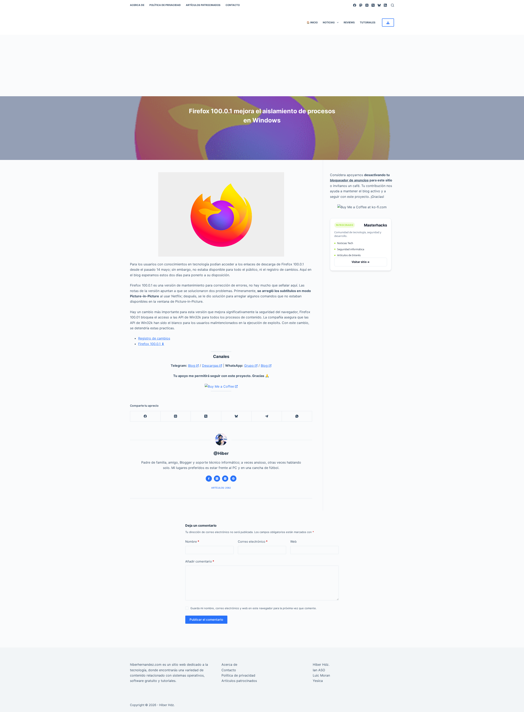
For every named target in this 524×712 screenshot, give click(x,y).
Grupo (249, 365)
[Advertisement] (262, 65)
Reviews (349, 22)
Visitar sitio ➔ (360, 262)
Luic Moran (321, 675)
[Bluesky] (379, 5)
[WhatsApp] (297, 416)
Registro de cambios (154, 338)
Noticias (329, 22)
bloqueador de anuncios (349, 180)
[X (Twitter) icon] (217, 478)
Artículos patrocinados (203, 5)
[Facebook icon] (209, 478)
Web (293, 541)
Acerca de (137, 5)
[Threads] (366, 5)
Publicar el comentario (206, 619)
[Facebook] (354, 5)
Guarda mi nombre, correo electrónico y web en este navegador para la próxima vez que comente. (253, 608)
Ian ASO (319, 670)
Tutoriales (367, 22)
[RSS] (385, 5)
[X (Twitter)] (373, 5)
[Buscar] (392, 5)
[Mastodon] (360, 5)
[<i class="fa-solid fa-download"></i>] (388, 22)
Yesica (318, 681)
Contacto (233, 5)
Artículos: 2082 (221, 487)
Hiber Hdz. (321, 664)
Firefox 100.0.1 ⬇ (151, 344)
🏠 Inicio (312, 22)
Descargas (210, 365)
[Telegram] (267, 416)
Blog (192, 365)
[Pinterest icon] (233, 478)
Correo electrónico (253, 541)
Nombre (192, 541)
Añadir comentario (199, 561)
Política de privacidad (165, 5)
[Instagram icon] (225, 478)
